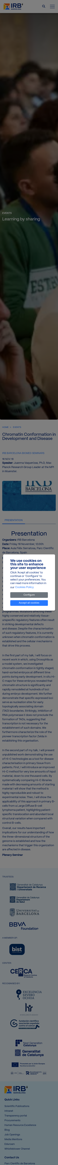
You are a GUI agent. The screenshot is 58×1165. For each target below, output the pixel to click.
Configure (29, 595)
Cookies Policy (24, 587)
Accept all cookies (29, 603)
